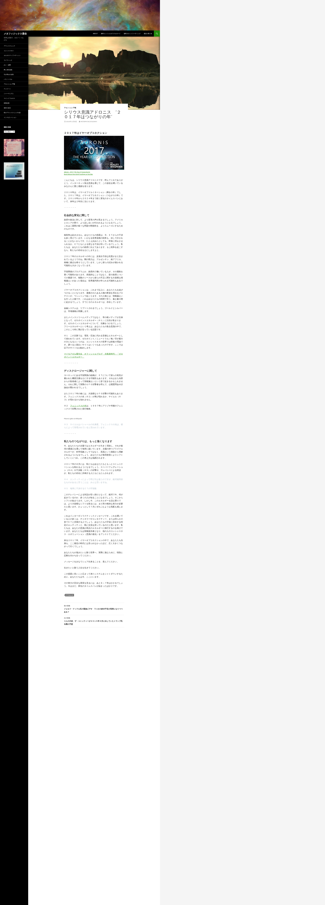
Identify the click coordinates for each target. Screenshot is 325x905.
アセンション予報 (70, 108)
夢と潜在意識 (8, 70)
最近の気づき (148, 33)
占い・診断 (7, 65)
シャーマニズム (9, 93)
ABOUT (95, 33)
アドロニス (69, 595)
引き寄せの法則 (9, 74)
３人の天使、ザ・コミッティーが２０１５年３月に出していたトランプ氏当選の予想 (93, 621)
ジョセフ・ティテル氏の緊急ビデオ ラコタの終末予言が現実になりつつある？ (93, 609)
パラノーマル (8, 79)
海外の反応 (7, 108)
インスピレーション (10, 117)
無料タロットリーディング (132, 33)
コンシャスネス (9, 50)
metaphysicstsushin (88, 121)
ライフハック (8, 60)
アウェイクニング (9, 46)
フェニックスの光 (78, 405)
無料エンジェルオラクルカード (110, 33)
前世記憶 (6, 103)
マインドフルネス (9, 98)
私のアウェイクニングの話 (12, 112)
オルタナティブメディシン (12, 55)
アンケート (7, 89)
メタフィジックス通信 (15, 33)
